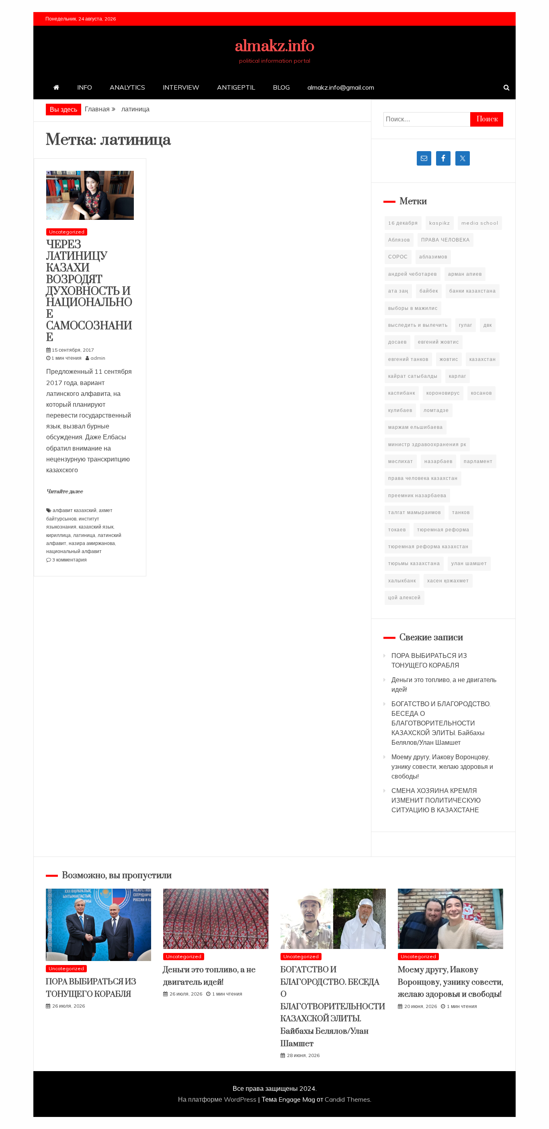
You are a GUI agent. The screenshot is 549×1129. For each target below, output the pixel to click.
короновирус (443, 393)
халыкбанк (402, 581)
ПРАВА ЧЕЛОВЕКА (445, 240)
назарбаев (438, 461)
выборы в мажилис (413, 308)
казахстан (482, 359)
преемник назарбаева (417, 495)
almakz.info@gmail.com (340, 87)
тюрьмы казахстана (414, 563)
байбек (429, 291)
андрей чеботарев (412, 274)
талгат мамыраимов (414, 512)
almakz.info (275, 46)
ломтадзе (436, 410)
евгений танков (408, 359)
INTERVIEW (181, 87)
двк (487, 325)
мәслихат (400, 461)
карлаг (457, 376)
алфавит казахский (74, 510)
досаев (397, 342)
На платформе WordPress (218, 1099)
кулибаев (400, 410)
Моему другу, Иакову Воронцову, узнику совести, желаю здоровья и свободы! (442, 766)
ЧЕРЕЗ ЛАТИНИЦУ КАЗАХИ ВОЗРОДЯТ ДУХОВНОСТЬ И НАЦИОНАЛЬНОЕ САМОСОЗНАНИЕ (89, 291)
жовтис (449, 359)
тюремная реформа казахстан (428, 546)
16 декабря (403, 223)
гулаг (465, 325)
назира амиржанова (92, 543)
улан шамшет (469, 563)
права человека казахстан (423, 478)
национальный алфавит (74, 551)
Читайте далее (64, 491)
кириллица (58, 535)
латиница (84, 535)
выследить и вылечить (418, 325)
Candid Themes (347, 1099)
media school (479, 223)
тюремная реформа (443, 530)
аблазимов (433, 257)
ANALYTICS (127, 87)
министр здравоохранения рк (427, 444)
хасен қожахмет (448, 581)
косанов (481, 393)
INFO (84, 87)
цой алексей (404, 597)
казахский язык (96, 527)
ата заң (398, 291)
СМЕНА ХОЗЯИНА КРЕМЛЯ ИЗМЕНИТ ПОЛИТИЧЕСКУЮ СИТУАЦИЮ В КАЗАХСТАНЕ (436, 800)
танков (461, 512)
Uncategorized (66, 232)
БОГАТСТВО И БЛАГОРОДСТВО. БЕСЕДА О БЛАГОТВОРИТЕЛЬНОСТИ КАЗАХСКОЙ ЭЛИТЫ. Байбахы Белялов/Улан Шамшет (441, 723)
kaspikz (439, 223)
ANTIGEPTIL (236, 87)
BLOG (281, 87)
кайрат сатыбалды (413, 376)
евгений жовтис (438, 342)
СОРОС (398, 257)
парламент (478, 461)
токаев (397, 530)
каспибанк (401, 393)
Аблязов (399, 240)
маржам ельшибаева (415, 427)
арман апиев (465, 274)
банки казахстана (472, 291)
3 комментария (69, 560)
